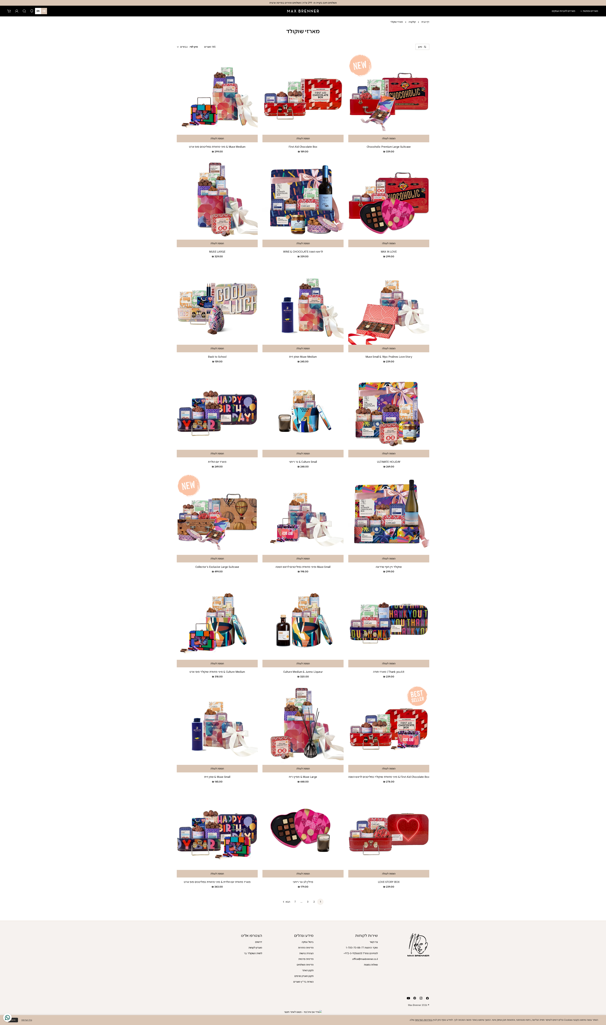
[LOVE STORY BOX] (388, 829)
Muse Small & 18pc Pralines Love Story (388, 356)
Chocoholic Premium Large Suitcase (389, 146)
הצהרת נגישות (306, 953)
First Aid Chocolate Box (303, 146)
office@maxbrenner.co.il (365, 959)
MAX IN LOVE (389, 251)
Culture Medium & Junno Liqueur (303, 671)
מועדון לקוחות (255, 947)
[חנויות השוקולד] (32, 11)
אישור (12, 1020)
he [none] (44, 11)
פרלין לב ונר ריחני (303, 882)
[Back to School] (217, 304)
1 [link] (320, 901)
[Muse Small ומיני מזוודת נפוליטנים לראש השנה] (302, 514)
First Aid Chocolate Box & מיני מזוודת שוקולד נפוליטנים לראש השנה (388, 777)
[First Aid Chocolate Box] (302, 94)
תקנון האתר (308, 970)
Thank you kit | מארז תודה (388, 671)
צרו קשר (374, 942)
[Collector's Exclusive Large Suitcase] (217, 514)
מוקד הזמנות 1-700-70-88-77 (362, 947)
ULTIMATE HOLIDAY (388, 462)
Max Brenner (414, 1005)
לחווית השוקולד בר (253, 953)
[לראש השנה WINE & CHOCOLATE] (302, 199)
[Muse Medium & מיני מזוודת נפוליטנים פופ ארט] (217, 94)
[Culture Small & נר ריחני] (302, 409)
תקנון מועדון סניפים (304, 976)
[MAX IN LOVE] (388, 199)
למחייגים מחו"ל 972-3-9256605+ (361, 953)
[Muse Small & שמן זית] (217, 724)
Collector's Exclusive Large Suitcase (217, 567)
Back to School (217, 356)
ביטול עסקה (308, 942)
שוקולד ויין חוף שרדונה (389, 567)
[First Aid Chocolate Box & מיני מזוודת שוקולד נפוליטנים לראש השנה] (388, 724)
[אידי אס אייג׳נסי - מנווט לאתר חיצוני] (303, 1012)
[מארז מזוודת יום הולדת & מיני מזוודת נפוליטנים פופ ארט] (217, 829)
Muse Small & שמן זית (217, 777)
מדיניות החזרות (306, 947)
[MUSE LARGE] (217, 199)
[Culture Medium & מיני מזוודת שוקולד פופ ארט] (217, 619)
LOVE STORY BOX (389, 882)
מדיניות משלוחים (305, 964)
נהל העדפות (26, 1020)
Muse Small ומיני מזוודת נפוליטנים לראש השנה (303, 567)
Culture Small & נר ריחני (303, 462)
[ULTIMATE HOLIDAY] (388, 409)
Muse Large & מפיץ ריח (303, 777)
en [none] (38, 11)
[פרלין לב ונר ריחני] (302, 829)
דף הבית (425, 22)
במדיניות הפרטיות (423, 1020)
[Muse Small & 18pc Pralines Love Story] (388, 304)
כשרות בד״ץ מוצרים (303, 981)
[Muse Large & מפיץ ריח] (302, 724)
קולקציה (412, 22)
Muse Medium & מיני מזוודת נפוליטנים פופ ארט (217, 146)
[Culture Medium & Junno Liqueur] (302, 619)
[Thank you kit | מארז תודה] (388, 619)
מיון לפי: (193, 46)
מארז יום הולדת (217, 462)
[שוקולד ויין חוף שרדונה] (388, 514)
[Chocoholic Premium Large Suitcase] (388, 94)
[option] (38, 11)
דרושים (258, 942)
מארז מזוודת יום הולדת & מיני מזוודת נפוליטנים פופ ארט (217, 882)
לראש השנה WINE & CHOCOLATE (303, 251)
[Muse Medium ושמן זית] (302, 304)
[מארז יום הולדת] (217, 409)
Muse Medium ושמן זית (303, 356)
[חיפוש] (24, 11)
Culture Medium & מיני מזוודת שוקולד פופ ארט (217, 671)
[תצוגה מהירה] (267, 60)
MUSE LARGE (217, 251)
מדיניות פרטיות (306, 959)
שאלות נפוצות (371, 964)
